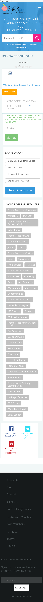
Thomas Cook (14, 264)
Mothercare (13, 276)
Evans (10, 282)
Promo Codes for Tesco (19, 299)
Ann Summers (25, 282)
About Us (12, 480)
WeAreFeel (13, 215)
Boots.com (13, 354)
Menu (39, 7)
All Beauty (29, 276)
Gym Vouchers (16, 524)
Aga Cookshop (15, 331)
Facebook (12, 532)
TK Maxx (30, 264)
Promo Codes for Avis (18, 235)
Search (34, 7)
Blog (9, 487)
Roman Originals (16, 365)
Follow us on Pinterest (11, 451)
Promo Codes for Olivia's (20, 253)
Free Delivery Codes (19, 509)
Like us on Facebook (10, 434)
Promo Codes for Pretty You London (22, 324)
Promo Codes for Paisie (19, 270)
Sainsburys (23, 258)
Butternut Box (15, 342)
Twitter (11, 539)
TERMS (28, 105)
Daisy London (14, 414)
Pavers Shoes (14, 377)
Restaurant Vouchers (20, 517)
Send (37, 38)
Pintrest (11, 545)
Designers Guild (16, 336)
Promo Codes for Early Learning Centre (19, 384)
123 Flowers (14, 311)
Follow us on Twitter (27, 435)
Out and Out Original (18, 305)
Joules (11, 247)
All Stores (12, 502)
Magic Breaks (14, 391)
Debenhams (14, 229)
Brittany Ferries (15, 293)
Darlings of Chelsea (17, 397)
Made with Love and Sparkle (22, 371)
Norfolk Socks (15, 348)
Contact (11, 494)
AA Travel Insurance (17, 317)
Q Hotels (28, 311)
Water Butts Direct (17, 408)
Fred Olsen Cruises (17, 360)
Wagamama (14, 287)
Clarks (22, 247)
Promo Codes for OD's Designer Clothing (19, 223)
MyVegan (27, 215)
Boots (10, 258)
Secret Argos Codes (17, 241)
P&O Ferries (14, 403)
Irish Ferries (30, 287)
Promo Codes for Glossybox (22, 210)
